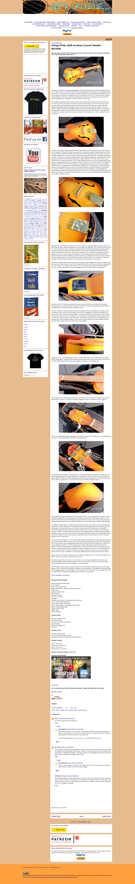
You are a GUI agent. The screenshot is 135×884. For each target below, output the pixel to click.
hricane (38, 214)
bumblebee (26, 206)
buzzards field (32, 206)
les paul (34, 220)
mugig (46, 225)
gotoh (42, 213)
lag (42, 219)
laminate (70, 710)
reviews (84, 710)
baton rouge (36, 201)
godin (35, 213)
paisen (25, 229)
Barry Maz (60, 707)
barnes (32, 201)
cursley (31, 207)
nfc (36, 226)
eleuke (27, 210)
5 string (25, 324)
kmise (25, 219)
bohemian (39, 203)
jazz (66, 710)
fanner (25, 212)
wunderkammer (27, 238)
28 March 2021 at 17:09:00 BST (65, 747)
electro (62, 710)
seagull (37, 232)
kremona (39, 219)
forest (42, 212)
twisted (43, 234)
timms (34, 234)
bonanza (44, 203)
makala (37, 223)
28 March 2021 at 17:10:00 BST (74, 763)
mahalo (45, 222)
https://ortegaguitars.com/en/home (60, 575)
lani (46, 219)
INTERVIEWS (74, 25)
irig (24, 216)
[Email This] (70, 708)
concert (58, 710)
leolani (30, 220)
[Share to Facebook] (75, 708)
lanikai (25, 220)
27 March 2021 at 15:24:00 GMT (74, 729)
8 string (25, 327)
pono (45, 229)
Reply (56, 723)
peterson (33, 229)
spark (38, 233)
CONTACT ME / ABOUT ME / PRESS (92, 25)
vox (44, 236)
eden (25, 210)
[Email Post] (66, 707)
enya (31, 210)
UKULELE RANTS (86, 23)
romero (25, 232)
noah (39, 226)
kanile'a (33, 218)
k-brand (35, 216)
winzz (41, 237)
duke (36, 208)
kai (40, 216)
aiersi (43, 199)
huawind (42, 214)
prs (29, 230)
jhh (56, 747)
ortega (80, 710)
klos (40, 218)
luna (28, 222)
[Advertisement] (48, 17)
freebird (45, 212)
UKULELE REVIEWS (29, 22)
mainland (31, 223)
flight (36, 212)
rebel (37, 230)
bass (25, 331)
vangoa (34, 236)
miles (30, 225)
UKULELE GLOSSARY (76, 23)
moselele (38, 225)
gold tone (39, 213)
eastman (40, 208)
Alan (56, 718)
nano (35, 226)
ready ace (34, 230)
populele (26, 230)
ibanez (45, 214)
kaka (43, 216)
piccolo (25, 339)
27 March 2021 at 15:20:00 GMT (66, 718)
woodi (46, 237)
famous (44, 210)
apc (36, 200)
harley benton (31, 214)
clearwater (41, 206)
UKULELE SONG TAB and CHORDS (78, 22)
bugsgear (45, 204)
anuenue (33, 200)
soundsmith (34, 233)
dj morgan (29, 208)
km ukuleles (44, 218)
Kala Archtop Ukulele (73, 90)
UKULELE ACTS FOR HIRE (64, 25)
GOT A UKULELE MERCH (98, 23)
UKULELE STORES (66, 23)
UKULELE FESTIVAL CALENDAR (53, 23)
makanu (41, 223)
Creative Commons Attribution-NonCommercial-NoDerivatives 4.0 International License (55, 877)
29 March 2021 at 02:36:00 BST (70, 776)
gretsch (45, 213)
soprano (26, 343)
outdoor (39, 227)
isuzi (30, 216)
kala (45, 216)
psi (30, 230)
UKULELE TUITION (107, 22)
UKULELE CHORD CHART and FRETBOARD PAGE (45, 22)
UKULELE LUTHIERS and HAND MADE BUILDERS (46, 25)
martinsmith (26, 225)
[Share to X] (74, 708)
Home (81, 816)
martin (45, 223)
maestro (41, 222)
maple (75, 710)
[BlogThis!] (72, 708)
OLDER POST (106, 816)
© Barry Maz (54, 685)
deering (41, 207)
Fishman (32, 199)
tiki (32, 234)
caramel (37, 206)
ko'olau (28, 219)
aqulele (43, 200)
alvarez (45, 199)
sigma (43, 232)
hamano (26, 214)
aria (46, 200)
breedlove (26, 204)
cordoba (26, 207)
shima (40, 232)
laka (44, 219)
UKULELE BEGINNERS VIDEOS (38, 23)
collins (45, 206)
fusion (30, 213)
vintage (38, 236)
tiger (31, 234)
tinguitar (37, 234)
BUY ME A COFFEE (56, 691)
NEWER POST (56, 816)
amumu (25, 200)
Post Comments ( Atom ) (84, 821)
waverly (37, 237)
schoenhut (33, 232)
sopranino (26, 341)
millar (32, 225)
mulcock (28, 226)
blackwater (34, 203)
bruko (35, 204)
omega (29, 227)
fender (28, 212)
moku (35, 225)
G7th (35, 199)
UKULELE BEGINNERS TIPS (63, 22)
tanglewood (26, 234)
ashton (29, 201)
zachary (31, 238)
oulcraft (36, 227)
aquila (39, 200)
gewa (32, 213)
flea (34, 212)
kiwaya (37, 218)
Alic (24, 199)
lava (28, 220)
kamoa (29, 218)
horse (36, 214)
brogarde (31, 204)
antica (29, 200)
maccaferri (36, 222)
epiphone (35, 210)
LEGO (40, 199)
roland (45, 230)
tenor (25, 346)
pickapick (37, 229)
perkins (29, 229)
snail (25, 233)
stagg (41, 233)
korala (35, 219)
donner (33, 208)
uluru (28, 236)
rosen (29, 232)
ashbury (26, 201)
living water (40, 220)
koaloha (32, 219)
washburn (26, 237)
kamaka (26, 218)
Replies (59, 726)
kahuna (38, 216)
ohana (26, 228)
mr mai (42, 225)
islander (27, 216)
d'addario (36, 207)
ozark (45, 227)
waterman (32, 237)
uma (31, 236)
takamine (45, 233)
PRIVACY (80, 25)
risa (43, 230)
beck (41, 201)
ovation (42, 227)
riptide (40, 230)
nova (42, 226)
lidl (37, 220)
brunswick (40, 204)
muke (25, 226)
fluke (39, 212)
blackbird (30, 203)
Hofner (37, 199)
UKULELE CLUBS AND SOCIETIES (94, 22)
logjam (44, 220)
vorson (41, 236)
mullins (32, 226)
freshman (26, 213)
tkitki (40, 234)
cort (29, 207)
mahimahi (26, 223)
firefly (31, 212)
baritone (26, 329)
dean (39, 207)
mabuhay (31, 222)
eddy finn (45, 208)
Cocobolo (28, 199)
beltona (43, 201)
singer (46, 232)
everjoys (39, 210)
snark (29, 233)
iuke (32, 216)
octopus (45, 226)
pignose (41, 229)
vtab (46, 236)
